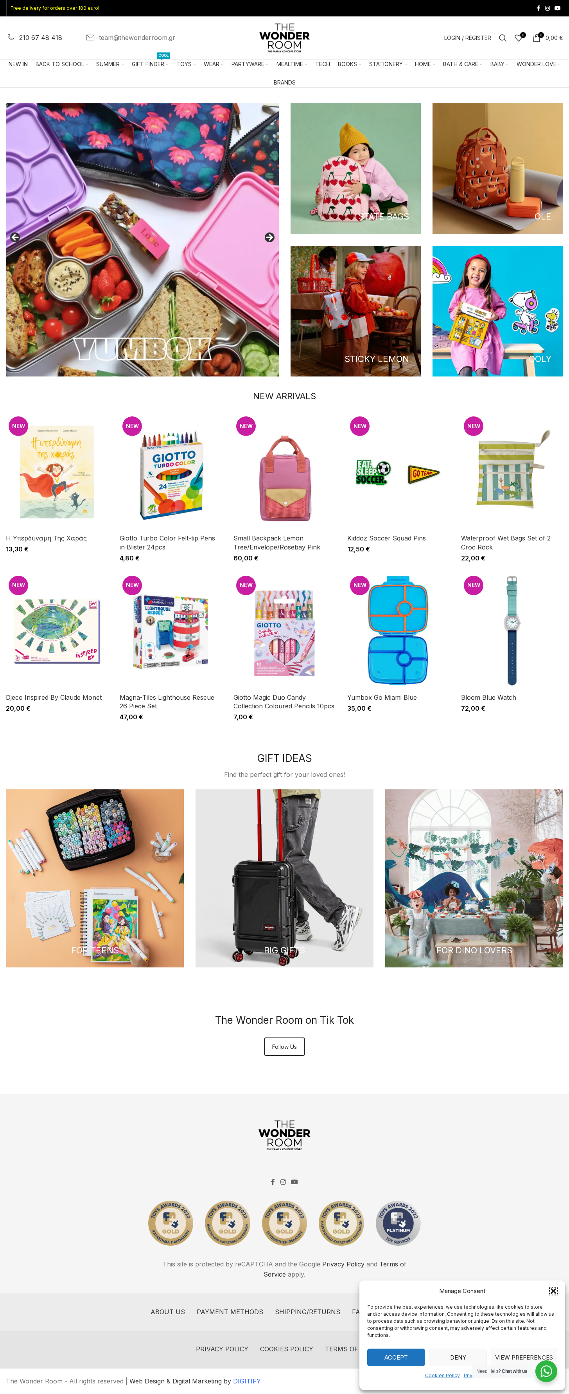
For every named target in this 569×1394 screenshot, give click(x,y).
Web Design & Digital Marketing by (195, 1381)
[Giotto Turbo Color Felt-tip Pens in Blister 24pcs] (171, 472)
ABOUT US (168, 1312)
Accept (396, 1357)
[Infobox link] (34, 38)
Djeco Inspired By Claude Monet (54, 697)
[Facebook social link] (538, 8)
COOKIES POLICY (286, 1349)
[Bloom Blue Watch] (512, 631)
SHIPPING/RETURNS (307, 1312)
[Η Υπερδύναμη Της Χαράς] (57, 472)
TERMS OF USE (349, 1349)
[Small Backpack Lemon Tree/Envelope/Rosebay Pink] (284, 472)
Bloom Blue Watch (488, 697)
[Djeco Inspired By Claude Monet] (57, 631)
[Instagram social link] (547, 8)
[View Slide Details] (142, 239)
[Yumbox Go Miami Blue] (398, 631)
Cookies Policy (442, 1375)
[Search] (503, 38)
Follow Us (284, 1046)
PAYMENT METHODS (230, 1312)
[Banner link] (356, 168)
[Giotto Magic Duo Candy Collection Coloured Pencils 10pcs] (284, 631)
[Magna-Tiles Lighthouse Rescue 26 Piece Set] (171, 631)
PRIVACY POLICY (222, 1349)
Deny (458, 1357)
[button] (553, 1291)
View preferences (524, 1357)
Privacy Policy (343, 1264)
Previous (16, 238)
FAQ (358, 1312)
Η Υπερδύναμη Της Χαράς (46, 538)
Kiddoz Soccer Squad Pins (386, 538)
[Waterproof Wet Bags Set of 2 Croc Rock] (512, 472)
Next (269, 238)
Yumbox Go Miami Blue (382, 697)
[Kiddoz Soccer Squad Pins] (398, 472)
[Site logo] (284, 37)
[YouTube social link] (557, 8)
